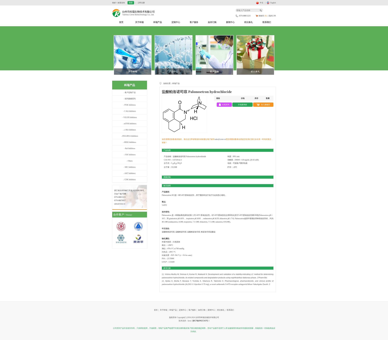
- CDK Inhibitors (129, 179)
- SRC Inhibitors (130, 167)
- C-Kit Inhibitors (129, 111)
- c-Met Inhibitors (129, 130)
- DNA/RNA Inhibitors (129, 136)
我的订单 (272, 16)
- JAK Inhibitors (130, 155)
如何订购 (212, 22)
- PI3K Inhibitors (129, 105)
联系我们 (267, 22)
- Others (130, 161)
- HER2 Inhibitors (129, 142)
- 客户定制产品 (130, 92)
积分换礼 (248, 22)
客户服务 (194, 22)
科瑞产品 (157, 22)
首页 (121, 22)
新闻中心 (230, 22)
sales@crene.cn (220, 139)
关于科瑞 (139, 22)
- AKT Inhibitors (130, 173)
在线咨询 (225, 105)
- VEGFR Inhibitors (129, 117)
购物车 (263, 16)
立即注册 (141, 3)
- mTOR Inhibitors (129, 124)
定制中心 (176, 22)
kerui (189, 321)
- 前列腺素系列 (130, 99)
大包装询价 (242, 105)
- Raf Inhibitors (129, 148)
